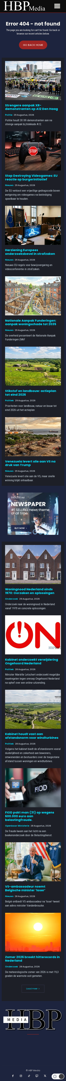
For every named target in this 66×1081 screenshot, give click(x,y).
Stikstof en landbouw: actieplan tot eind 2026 (30, 393)
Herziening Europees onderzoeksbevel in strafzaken (30, 252)
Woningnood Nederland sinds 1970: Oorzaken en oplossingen (29, 591)
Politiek (9, 400)
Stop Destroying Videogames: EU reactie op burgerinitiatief (31, 177)
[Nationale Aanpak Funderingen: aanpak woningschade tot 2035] (33, 295)
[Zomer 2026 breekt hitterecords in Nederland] (33, 932)
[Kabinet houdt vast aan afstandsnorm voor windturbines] (33, 709)
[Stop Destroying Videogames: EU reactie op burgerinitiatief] (33, 150)
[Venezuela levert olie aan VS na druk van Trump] (33, 436)
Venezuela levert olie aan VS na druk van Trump (30, 463)
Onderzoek (11, 599)
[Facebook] (13, 1076)
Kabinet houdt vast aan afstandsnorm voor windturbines (31, 736)
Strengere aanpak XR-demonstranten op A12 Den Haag (31, 107)
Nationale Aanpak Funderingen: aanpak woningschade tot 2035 (30, 322)
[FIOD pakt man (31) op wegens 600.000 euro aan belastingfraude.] (33, 787)
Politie (8, 115)
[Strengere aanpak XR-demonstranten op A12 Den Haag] (33, 80)
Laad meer (31, 988)
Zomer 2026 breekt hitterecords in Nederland (32, 959)
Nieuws (9, 185)
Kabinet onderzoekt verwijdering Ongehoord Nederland (31, 661)
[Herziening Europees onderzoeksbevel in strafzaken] (33, 225)
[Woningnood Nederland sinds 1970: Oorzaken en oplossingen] (33, 564)
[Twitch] (37, 1076)
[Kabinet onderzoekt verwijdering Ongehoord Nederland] (33, 634)
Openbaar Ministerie (17, 825)
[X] (45, 1076)
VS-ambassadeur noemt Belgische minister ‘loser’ (25, 888)
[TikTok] (29, 1076)
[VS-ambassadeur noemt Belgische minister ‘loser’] (33, 861)
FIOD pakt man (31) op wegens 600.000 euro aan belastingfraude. (29, 816)
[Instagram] (21, 1076)
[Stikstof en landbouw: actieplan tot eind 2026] (33, 366)
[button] (58, 1076)
